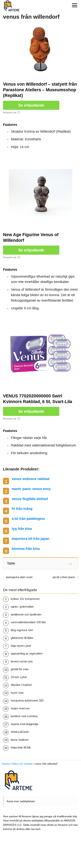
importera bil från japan (30, 539)
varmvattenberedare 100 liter (28, 622)
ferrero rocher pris (22, 661)
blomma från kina (26, 549)
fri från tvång (22, 509)
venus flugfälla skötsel (30, 499)
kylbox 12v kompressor (25, 598)
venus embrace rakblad (30, 479)
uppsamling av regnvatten (26, 653)
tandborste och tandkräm (26, 614)
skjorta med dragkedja (24, 724)
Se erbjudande (31, 105)
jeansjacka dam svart (19, 577)
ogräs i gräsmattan (22, 606)
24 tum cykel (19, 677)
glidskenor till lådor (22, 637)
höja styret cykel (21, 645)
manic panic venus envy (31, 489)
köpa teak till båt (21, 747)
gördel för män (19, 669)
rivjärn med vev (20, 708)
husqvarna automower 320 (27, 700)
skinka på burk (20, 731)
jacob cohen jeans (64, 577)
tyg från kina (22, 529)
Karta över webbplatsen (21, 801)
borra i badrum (20, 739)
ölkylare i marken (21, 684)
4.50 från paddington (28, 519)
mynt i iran (17, 692)
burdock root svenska (24, 716)
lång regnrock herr (22, 630)
